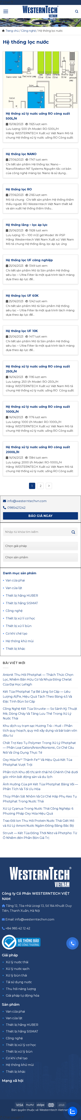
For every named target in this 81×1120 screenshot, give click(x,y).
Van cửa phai (15, 1011)
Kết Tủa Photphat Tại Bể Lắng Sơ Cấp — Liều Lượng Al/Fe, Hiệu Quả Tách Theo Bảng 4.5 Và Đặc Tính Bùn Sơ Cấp (37, 696)
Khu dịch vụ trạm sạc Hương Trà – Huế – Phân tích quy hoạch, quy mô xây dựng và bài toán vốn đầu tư (40, 730)
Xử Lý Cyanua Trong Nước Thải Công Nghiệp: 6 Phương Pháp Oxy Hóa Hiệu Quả (38, 811)
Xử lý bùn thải (16, 975)
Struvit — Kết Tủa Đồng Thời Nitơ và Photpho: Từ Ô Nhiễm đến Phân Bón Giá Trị (40, 835)
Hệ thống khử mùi (20, 1065)
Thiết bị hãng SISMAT (22, 1031)
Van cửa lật (14, 1018)
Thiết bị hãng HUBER (22, 1025)
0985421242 (16, 508)
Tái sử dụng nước (19, 982)
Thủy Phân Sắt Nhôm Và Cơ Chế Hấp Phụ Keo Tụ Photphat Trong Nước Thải (40, 799)
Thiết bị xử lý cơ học (21, 1045)
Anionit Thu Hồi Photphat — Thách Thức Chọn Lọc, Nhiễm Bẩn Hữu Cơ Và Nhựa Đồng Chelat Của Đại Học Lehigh (38, 679)
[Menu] (5, 11)
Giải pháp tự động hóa (22, 995)
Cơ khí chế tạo (17, 1058)
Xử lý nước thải (17, 962)
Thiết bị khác (15, 1071)
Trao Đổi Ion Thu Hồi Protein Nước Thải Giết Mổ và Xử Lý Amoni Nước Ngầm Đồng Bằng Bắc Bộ (38, 823)
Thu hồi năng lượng (21, 989)
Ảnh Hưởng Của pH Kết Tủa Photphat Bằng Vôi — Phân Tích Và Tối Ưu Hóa (40, 786)
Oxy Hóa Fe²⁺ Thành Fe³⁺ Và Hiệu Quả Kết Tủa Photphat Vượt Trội (37, 762)
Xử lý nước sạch (17, 969)
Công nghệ (28, 30)
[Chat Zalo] (72, 1111)
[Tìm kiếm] (76, 11)
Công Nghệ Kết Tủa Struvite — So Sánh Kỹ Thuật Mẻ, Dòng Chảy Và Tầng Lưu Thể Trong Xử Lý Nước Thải (40, 713)
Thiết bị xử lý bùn (19, 1051)
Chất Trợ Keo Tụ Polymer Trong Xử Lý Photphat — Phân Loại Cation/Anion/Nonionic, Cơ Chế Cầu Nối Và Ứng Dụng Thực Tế (39, 747)
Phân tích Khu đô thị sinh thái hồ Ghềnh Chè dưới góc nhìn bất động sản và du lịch (40, 774)
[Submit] (73, 532)
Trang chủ (12, 30)
